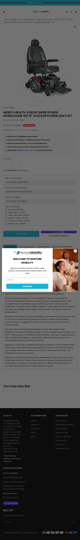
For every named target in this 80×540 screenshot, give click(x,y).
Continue (27, 286)
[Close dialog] (75, 250)
